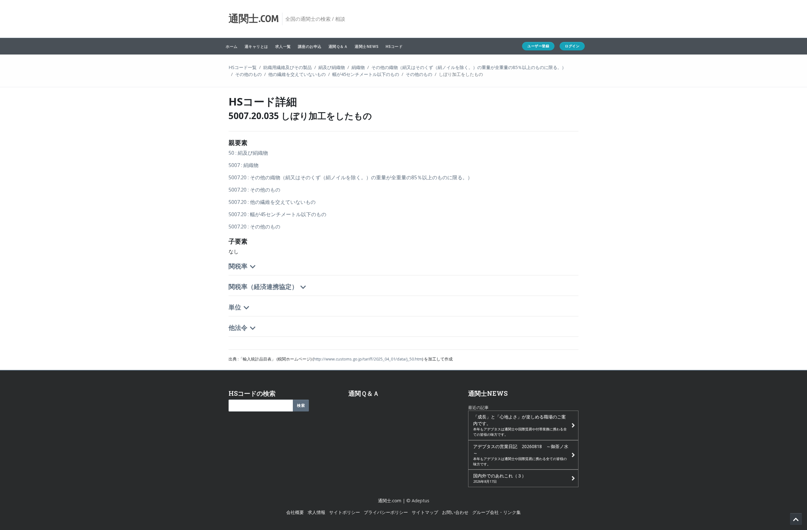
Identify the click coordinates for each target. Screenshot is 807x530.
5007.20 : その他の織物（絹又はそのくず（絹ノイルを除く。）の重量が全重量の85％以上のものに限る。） (351, 177)
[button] (403, 271)
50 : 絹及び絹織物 (248, 152)
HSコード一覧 (243, 67)
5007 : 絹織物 (243, 165)
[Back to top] (796, 519)
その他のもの (248, 74)
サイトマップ (425, 512)
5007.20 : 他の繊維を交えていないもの (272, 202)
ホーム (232, 46)
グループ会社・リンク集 (496, 512)
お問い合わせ (455, 512)
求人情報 (316, 512)
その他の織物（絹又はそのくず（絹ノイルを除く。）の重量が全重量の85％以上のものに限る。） (468, 67)
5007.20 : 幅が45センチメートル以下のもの (277, 214)
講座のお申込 (310, 46)
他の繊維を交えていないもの (297, 74)
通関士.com (389, 501)
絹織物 (358, 67)
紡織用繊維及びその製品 (287, 67)
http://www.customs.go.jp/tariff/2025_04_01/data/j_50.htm (368, 359)
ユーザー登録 (538, 45)
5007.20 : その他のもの (254, 189)
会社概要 (295, 512)
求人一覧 (283, 46)
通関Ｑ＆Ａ (338, 46)
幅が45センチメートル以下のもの (365, 74)
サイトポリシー (344, 512)
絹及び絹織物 (331, 67)
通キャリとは (256, 46)
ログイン (572, 45)
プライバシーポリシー (386, 512)
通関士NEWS (367, 46)
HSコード (394, 46)
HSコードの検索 (252, 393)
